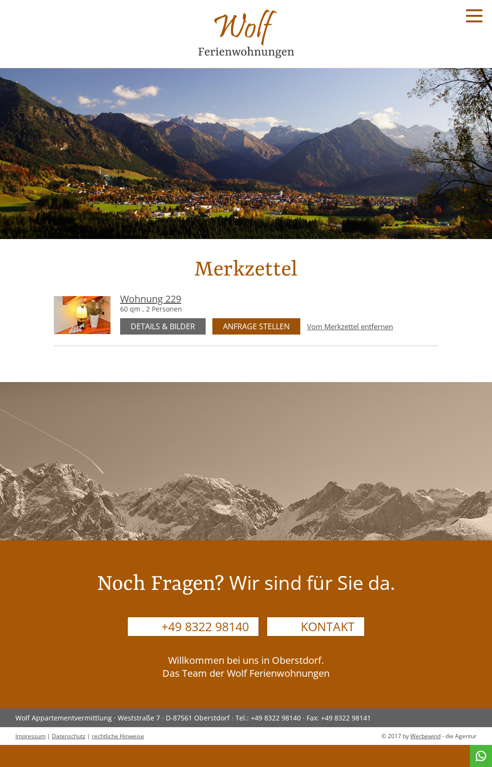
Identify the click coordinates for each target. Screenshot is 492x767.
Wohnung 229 (150, 298)
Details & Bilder (163, 326)
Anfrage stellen (256, 326)
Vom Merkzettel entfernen (350, 326)
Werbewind (425, 736)
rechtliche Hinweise (118, 736)
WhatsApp (481, 756)
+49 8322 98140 (205, 626)
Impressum (30, 736)
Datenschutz (69, 736)
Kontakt (328, 626)
